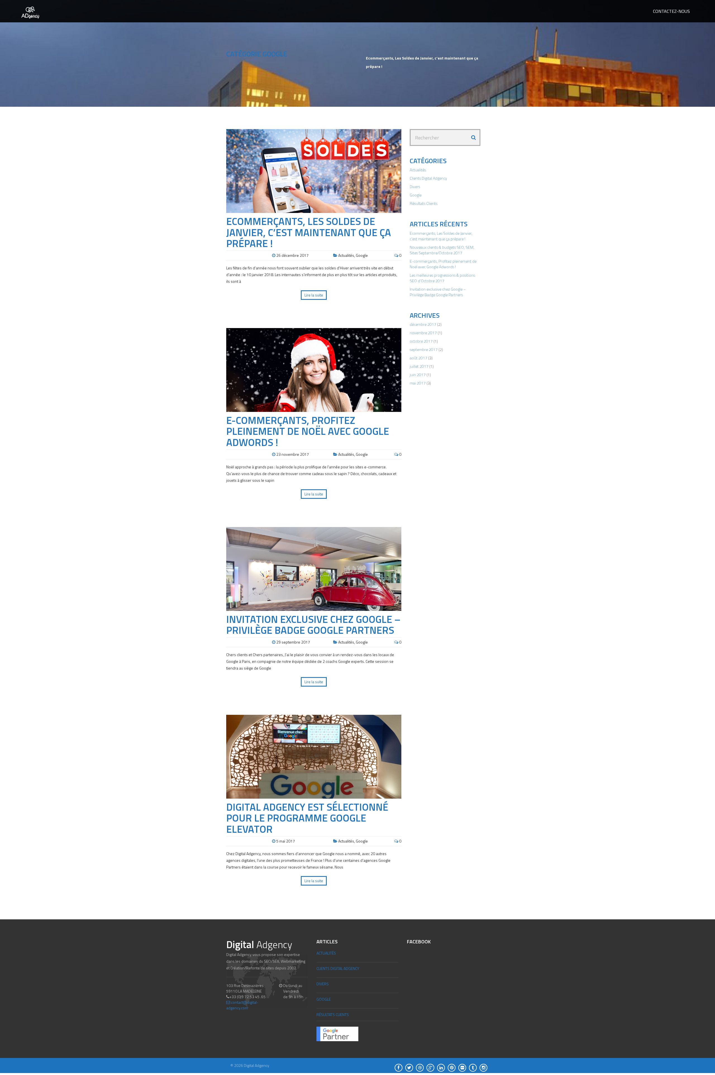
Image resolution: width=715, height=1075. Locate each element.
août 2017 (418, 358)
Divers (415, 186)
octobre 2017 (421, 341)
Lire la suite (313, 295)
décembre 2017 (423, 324)
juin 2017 (418, 375)
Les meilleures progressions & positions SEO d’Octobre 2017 (442, 278)
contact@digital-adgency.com (242, 1005)
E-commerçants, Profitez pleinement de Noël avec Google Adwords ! (307, 431)
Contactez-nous (671, 11)
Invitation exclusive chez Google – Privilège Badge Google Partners (313, 624)
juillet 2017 (419, 366)
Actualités (346, 255)
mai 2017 (418, 383)
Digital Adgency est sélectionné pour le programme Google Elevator (307, 818)
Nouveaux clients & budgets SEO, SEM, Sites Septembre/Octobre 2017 (442, 250)
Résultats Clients (423, 203)
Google (362, 255)
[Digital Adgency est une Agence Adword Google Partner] (337, 1033)
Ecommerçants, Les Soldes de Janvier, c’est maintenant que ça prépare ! (308, 232)
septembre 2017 (424, 349)
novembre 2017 (423, 333)
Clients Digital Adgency (428, 178)
